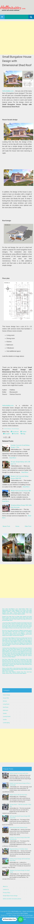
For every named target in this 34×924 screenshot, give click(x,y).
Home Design (7, 428)
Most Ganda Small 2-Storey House (18, 827)
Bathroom (5, 710)
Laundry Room (6, 716)
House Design (15, 428)
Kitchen (5, 701)
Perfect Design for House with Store (19, 773)
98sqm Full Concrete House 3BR (21, 491)
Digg (23, 433)
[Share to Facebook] (9, 437)
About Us (5, 886)
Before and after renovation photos (12, 898)
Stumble (16, 433)
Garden (5, 713)
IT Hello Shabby (11, 915)
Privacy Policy (6, 892)
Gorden (5, 719)
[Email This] (4, 437)
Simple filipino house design (10, 895)
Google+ (7, 433)
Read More (12, 458)
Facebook (15, 431)
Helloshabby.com (8, 91)
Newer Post (6, 526)
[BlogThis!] (6, 437)
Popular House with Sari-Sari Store (18, 794)
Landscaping (6, 722)
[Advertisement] (17, 38)
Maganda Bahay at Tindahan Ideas (19, 849)
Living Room (6, 704)
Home (17, 526)
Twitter (24, 431)
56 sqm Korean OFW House (16, 557)
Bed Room (5, 707)
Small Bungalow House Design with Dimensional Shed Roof (17, 61)
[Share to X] (8, 437)
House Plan (6, 698)
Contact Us (6, 889)
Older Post (28, 526)
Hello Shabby (24, 913)
